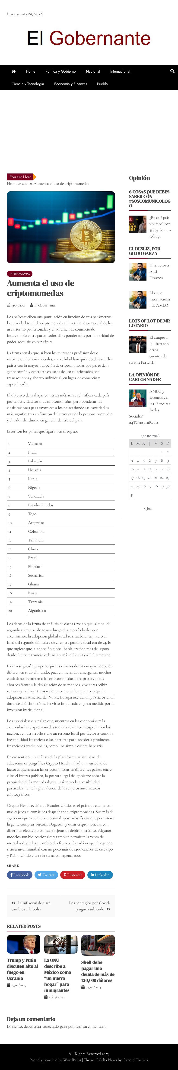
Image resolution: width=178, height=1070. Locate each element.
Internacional (120, 71)
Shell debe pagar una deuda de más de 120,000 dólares (97, 971)
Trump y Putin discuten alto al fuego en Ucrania (22, 969)
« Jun (148, 508)
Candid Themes (135, 1059)
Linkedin (101, 874)
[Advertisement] (89, 125)
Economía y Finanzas (70, 84)
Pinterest (74, 874)
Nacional (93, 71)
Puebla (102, 84)
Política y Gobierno (60, 71)
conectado (50, 1026)
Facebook (21, 874)
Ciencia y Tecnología (28, 84)
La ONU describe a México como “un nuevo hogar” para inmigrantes (57, 975)
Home (30, 71)
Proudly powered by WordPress (55, 1059)
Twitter (48, 874)
